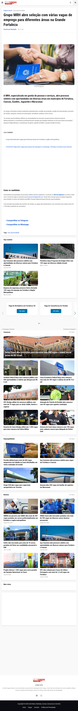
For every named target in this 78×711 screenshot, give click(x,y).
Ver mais (22, 311)
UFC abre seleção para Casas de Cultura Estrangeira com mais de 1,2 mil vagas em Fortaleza (54, 572)
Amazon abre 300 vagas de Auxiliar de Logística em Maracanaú (56, 486)
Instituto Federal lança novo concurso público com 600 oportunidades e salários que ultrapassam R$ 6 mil (21, 379)
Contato (36, 707)
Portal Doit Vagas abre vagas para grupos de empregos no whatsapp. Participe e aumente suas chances (39, 147)
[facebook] (36, 695)
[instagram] (41, 695)
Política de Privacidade (48, 707)
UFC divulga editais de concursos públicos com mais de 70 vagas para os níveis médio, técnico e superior (20, 404)
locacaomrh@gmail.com (35, 197)
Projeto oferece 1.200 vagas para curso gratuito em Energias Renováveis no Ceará (20, 571)
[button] (2, 2)
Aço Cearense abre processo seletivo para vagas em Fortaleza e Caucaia (57, 461)
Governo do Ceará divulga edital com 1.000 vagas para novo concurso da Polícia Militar (21, 428)
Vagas (30, 707)
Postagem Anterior (8, 329)
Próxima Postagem (69, 329)
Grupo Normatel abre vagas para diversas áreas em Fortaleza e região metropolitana (32, 139)
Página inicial (8, 10)
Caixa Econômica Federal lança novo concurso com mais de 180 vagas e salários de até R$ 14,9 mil (57, 379)
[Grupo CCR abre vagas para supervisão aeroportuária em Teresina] (21, 475)
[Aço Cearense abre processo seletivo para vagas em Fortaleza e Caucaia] (57, 450)
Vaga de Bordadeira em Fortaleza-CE (22, 306)
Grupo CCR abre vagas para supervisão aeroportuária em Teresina (17, 486)
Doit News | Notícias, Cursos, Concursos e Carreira (44, 704)
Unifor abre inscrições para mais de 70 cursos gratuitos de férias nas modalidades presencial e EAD (20, 545)
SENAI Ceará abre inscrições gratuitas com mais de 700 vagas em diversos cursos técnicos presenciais (56, 518)
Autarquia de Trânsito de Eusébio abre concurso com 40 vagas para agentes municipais (56, 403)
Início (24, 707)
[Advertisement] (40, 39)
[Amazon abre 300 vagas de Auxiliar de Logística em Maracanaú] (57, 475)
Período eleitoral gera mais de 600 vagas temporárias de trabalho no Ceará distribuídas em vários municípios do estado (20, 462)
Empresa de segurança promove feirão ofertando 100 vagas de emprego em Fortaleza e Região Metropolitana (20, 290)
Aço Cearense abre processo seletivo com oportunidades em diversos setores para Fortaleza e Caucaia (21, 263)
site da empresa (58, 195)
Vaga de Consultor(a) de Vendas (56, 306)
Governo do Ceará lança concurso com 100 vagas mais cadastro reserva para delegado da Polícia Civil (57, 429)
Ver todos (71, 332)
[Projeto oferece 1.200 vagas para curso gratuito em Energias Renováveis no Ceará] (21, 560)
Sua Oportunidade (19, 10)
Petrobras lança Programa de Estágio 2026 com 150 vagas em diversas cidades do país (56, 262)
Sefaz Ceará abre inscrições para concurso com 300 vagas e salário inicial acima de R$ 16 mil (38, 354)
